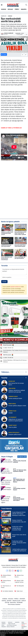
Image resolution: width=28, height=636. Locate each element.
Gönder (4, 281)
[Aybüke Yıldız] (4, 412)
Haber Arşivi (20, 591)
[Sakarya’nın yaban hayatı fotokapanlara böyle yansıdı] (7, 227)
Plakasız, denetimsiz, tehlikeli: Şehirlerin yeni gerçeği (17, 391)
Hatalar (11, 413)
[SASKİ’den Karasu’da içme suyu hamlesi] (7, 240)
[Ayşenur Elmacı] (4, 397)
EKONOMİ (19, 602)
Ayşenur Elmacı (13, 396)
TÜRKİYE (3, 623)
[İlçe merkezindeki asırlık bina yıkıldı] (14, 44)
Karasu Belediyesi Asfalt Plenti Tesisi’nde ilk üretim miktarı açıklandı (20, 233)
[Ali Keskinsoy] (4, 419)
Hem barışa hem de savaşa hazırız (16, 383)
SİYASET (9, 600)
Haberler (3, 16)
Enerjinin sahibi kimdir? (15, 434)
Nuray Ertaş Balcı (14, 432)
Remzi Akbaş (12, 403)
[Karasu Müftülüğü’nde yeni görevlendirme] (21, 252)
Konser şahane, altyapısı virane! (17, 405)
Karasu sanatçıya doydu (15, 398)
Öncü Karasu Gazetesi (14, 604)
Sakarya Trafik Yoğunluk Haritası (19, 581)
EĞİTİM (7, 602)
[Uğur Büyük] (4, 390)
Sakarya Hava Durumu (19, 576)
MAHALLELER (16, 600)
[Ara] (26, 5)
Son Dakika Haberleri (8, 591)
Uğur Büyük (12, 388)
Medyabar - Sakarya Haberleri (8, 626)
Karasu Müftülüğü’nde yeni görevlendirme (20, 257)
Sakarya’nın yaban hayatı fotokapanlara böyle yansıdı (7, 233)
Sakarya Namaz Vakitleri (6, 581)
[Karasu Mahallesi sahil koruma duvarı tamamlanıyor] (7, 252)
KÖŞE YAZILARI (11, 623)
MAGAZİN (13, 602)
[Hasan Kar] (4, 383)
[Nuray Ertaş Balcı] (4, 433)
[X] (10, 570)
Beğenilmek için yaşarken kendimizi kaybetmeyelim (16, 420)
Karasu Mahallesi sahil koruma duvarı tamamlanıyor (6, 258)
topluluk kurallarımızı (15, 286)
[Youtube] (15, 570)
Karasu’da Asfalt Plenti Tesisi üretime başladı (20, 246)
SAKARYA (23, 9)
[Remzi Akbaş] (4, 404)
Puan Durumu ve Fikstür (6, 586)
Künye (3, 625)
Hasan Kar (12, 381)
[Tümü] (26, 372)
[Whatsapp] (21, 570)
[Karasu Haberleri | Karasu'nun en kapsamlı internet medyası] (14, 4)
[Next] (18, 570)
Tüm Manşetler (20, 585)
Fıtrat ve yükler (13, 427)
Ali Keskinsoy (12, 417)
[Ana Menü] (1, 5)
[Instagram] (12, 570)
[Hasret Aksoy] (4, 426)
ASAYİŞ (4, 600)
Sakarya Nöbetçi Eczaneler (6, 576)
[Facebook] (7, 570)
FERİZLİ (17, 9)
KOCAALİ (10, 9)
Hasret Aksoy (13, 425)
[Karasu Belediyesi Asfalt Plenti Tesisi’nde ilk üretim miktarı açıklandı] (21, 227)
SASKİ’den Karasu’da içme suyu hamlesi (6, 246)
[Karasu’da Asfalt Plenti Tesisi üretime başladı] (21, 240)
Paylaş (4, 54)
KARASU (3, 9)
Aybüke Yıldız (12, 411)
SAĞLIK (23, 600)
